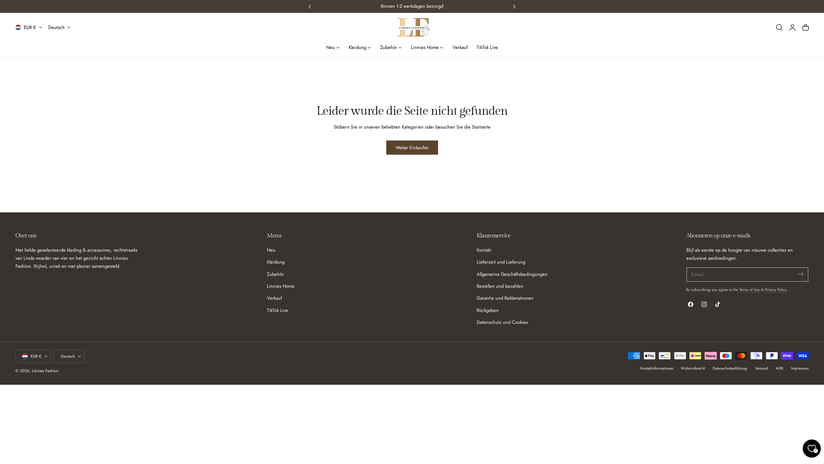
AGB (779, 368)
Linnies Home (281, 286)
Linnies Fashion (45, 371)
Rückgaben (488, 310)
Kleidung (276, 262)
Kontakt (484, 250)
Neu (271, 250)
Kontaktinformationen (656, 368)
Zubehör (275, 273)
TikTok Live (277, 310)
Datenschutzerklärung (730, 368)
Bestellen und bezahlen (500, 286)
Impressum (800, 368)
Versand (761, 368)
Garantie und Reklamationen (505, 298)
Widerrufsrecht (693, 368)
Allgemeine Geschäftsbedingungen (512, 273)
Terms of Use (750, 289)
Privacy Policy (775, 289)
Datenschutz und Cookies (502, 322)
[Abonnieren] (801, 274)
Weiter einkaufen (412, 147)
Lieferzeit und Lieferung (501, 262)
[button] (779, 27)
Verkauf (274, 298)
